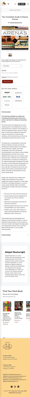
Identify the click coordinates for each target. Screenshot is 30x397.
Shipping (4, 77)
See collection (8, 296)
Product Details (6, 235)
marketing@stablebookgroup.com (17, 379)
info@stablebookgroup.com (15, 378)
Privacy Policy (15, 390)
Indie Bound (18, 101)
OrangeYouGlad (18, 392)
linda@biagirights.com (12, 381)
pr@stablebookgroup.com (14, 374)
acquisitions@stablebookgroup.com (17, 376)
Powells (7, 105)
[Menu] (8, 4)
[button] (2, 320)
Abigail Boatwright (16, 22)
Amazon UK (18, 93)
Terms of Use (21, 390)
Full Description (6, 112)
